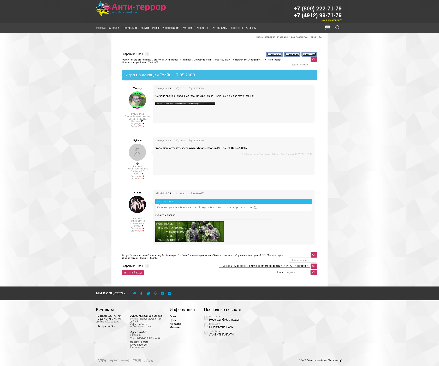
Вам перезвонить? (331, 20)
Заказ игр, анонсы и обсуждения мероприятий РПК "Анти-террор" (247, 59)
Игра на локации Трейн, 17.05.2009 (140, 62)
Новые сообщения (265, 37)
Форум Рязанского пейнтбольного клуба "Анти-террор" (150, 59)
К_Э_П (137, 192)
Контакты (175, 323)
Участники (282, 37)
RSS (320, 37)
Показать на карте (139, 342)
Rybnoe (137, 140)
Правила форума (298, 37)
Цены (173, 320)
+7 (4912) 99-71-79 (318, 15)
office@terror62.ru (106, 326)
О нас (173, 316)
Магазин (175, 327)
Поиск (313, 37)
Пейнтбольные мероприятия (196, 59)
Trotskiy (137, 88)
